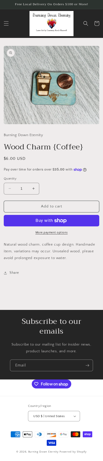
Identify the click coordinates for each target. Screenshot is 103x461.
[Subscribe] (87, 365)
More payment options (52, 232)
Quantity (10, 178)
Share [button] (14, 273)
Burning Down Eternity (44, 451)
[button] (6, 23)
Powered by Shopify (73, 451)
